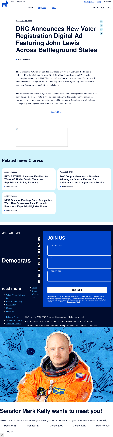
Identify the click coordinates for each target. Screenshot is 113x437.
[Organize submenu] (47, 7)
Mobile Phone (55, 271)
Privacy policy (71, 302)
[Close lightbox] (2, 435)
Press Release (24, 60)
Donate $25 (10, 425)
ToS (78, 302)
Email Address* (56, 245)
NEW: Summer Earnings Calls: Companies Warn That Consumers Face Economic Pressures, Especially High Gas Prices (28, 203)
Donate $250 (79, 425)
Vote (95, 7)
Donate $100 (56, 425)
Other (10, 431)
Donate (21, 1)
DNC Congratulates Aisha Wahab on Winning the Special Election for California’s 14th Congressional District (82, 179)
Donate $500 (102, 425)
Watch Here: (56, 112)
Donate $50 (33, 425)
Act (12, 1)
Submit (77, 290)
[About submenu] (34, 7)
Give (109, 7)
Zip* (51, 258)
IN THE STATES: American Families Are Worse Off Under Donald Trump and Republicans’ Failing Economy (26, 179)
